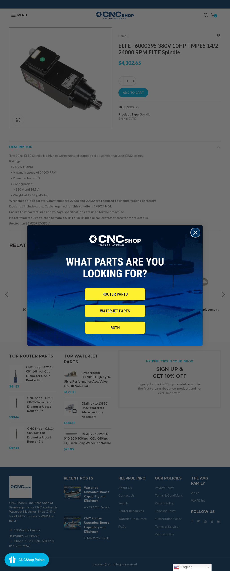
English (185, 567)
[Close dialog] (195, 232)
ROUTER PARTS (115, 294)
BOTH (115, 327)
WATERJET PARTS (115, 311)
